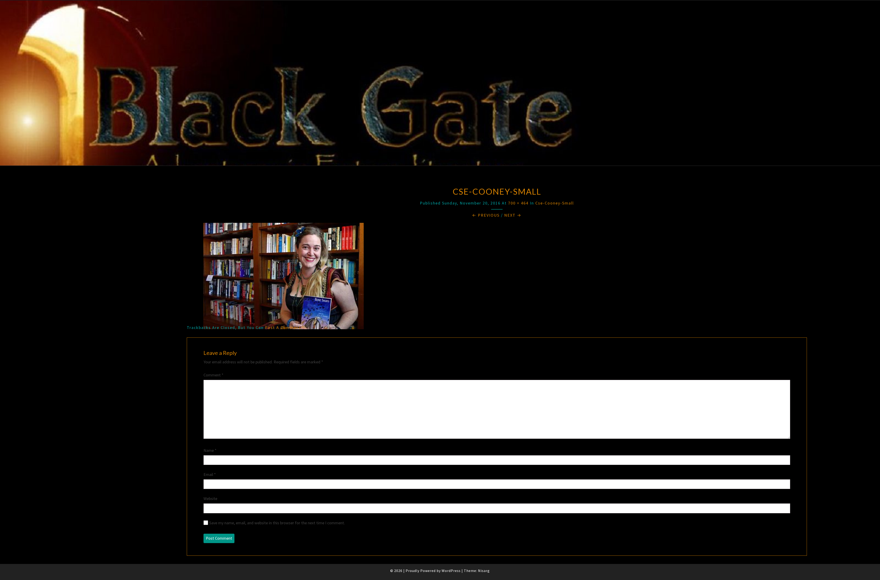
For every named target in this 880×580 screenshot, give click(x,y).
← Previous (486, 215)
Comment (213, 375)
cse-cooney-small (554, 203)
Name (210, 450)
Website (210, 498)
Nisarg (484, 570)
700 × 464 (518, 203)
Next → (512, 215)
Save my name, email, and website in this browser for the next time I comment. (277, 522)
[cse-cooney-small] (283, 277)
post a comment (283, 327)
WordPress (451, 570)
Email (210, 474)
